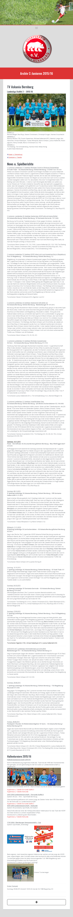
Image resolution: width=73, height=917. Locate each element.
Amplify (44, 913)
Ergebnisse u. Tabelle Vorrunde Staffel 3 (20, 790)
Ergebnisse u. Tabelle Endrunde (17, 792)
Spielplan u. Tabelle (15, 157)
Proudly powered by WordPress (24, 913)
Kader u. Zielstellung (15, 154)
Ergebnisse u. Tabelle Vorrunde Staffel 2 (20, 804)
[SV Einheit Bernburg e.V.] (36, 49)
